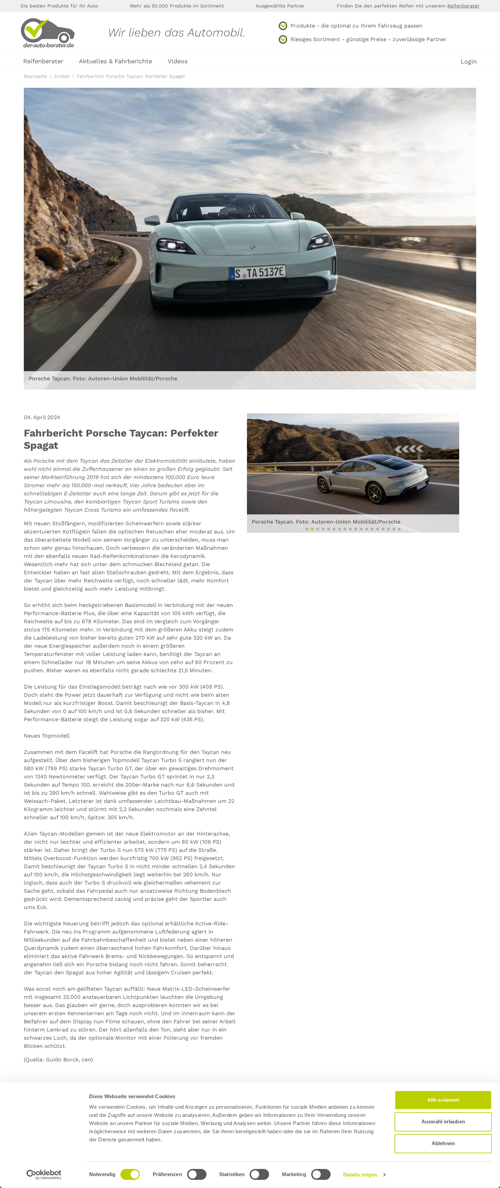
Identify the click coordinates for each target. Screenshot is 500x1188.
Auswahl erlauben (443, 1121)
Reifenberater (463, 6)
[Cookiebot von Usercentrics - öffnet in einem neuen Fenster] (44, 1175)
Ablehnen (443, 1143)
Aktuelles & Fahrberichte (115, 61)
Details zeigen (360, 1174)
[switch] (196, 1174)
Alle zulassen (443, 1100)
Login (469, 62)
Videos (177, 61)
